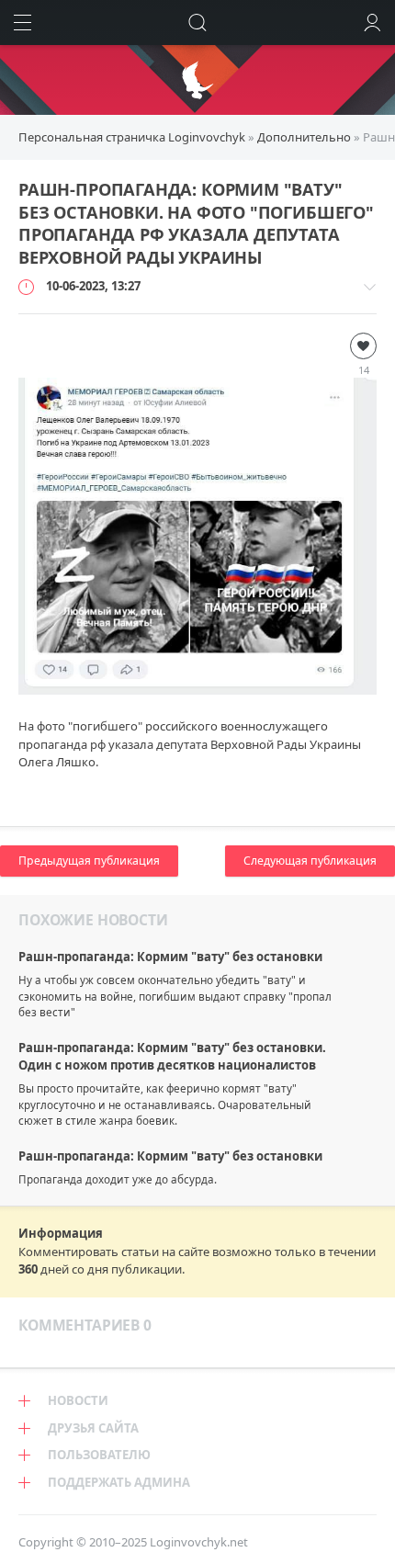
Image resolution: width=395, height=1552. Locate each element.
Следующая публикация (310, 860)
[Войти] (372, 22)
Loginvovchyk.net (199, 1542)
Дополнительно (304, 137)
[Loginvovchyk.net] (197, 80)
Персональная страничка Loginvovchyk (131, 137)
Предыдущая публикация (89, 860)
